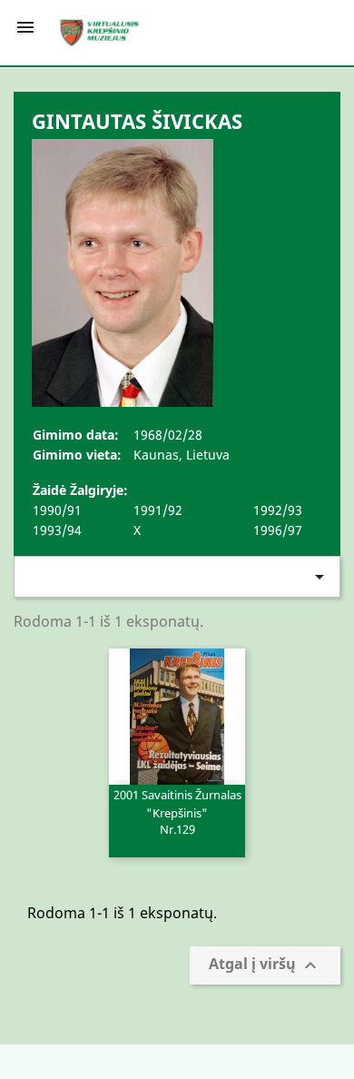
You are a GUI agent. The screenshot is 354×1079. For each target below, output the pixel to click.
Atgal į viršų (265, 966)
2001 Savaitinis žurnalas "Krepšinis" (177, 811)
